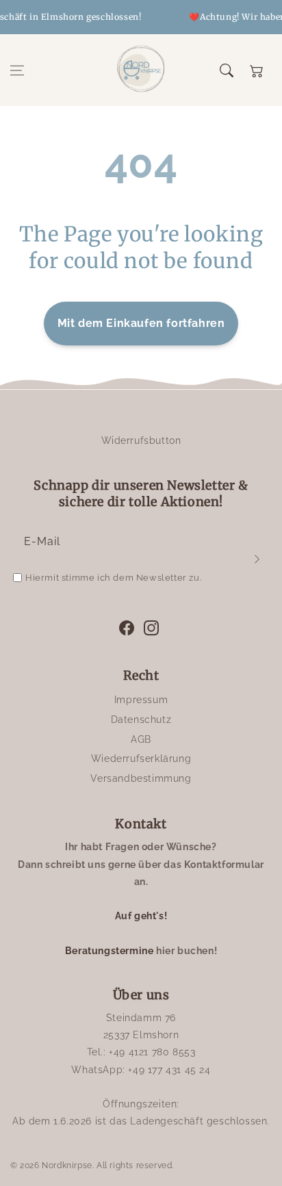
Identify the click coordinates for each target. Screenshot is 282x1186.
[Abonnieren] (257, 558)
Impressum (141, 699)
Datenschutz (141, 719)
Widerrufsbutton (141, 440)
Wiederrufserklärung (141, 758)
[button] (17, 70)
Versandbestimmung (140, 778)
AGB (141, 739)
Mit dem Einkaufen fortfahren (141, 323)
